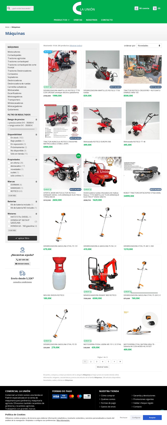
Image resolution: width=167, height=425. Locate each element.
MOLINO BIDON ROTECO (53, 295)
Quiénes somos (108, 399)
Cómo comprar (108, 395)
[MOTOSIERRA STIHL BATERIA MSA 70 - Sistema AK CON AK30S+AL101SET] (143, 323)
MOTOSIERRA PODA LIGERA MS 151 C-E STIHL (102, 344)
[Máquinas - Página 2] (114, 362)
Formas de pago (108, 403)
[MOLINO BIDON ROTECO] (62, 274)
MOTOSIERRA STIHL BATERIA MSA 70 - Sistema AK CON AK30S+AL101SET (139, 345)
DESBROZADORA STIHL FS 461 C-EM (139, 246)
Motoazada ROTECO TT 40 (134, 141)
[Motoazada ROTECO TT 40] (143, 121)
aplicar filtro (23, 238)
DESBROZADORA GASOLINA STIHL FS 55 (60, 344)
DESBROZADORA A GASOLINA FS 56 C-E (100, 246)
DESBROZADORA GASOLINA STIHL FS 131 (60, 246)
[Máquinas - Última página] (120, 362)
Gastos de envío (108, 406)
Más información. (63, 420)
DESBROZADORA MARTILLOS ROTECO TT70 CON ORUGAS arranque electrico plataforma (61, 91)
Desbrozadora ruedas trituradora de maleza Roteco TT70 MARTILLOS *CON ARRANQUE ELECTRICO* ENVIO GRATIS (101, 195)
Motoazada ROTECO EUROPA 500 (97, 141)
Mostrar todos (76, 45)
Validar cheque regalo (143, 403)
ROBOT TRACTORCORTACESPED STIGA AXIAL (142, 193)
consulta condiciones (22, 282)
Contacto (137, 406)
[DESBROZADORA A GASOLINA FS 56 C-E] (103, 225)
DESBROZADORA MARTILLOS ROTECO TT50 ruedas (102, 91)
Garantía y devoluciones (144, 395)
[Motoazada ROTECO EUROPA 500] (103, 121)
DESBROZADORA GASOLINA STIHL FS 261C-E (142, 295)
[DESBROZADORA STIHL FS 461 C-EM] (143, 225)
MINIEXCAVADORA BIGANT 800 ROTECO (100, 295)
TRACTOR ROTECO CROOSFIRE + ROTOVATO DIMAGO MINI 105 (142, 91)
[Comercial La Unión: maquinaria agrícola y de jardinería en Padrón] (83, 8)
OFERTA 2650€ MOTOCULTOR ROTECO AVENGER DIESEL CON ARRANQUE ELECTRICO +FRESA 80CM (62, 195)
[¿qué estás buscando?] (20, 8)
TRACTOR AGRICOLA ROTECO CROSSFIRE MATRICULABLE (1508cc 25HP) (60, 142)
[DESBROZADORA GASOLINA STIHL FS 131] (62, 225)
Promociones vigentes (143, 399)
